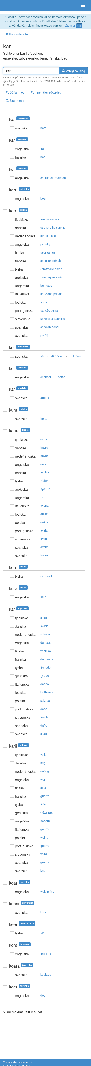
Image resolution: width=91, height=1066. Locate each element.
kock (43, 912)
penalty (45, 244)
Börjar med (17, 92)
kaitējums (46, 692)
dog (43, 995)
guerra (44, 829)
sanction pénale (51, 260)
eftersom (77, 356)
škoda (44, 617)
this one (45, 953)
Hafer (44, 480)
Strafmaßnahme (51, 269)
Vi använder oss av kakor (17, 1062)
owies (44, 522)
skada (44, 733)
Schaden (46, 667)
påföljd (44, 335)
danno (44, 684)
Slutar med (16, 100)
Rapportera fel (18, 34)
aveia (44, 530)
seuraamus (47, 252)
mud (43, 597)
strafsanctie (48, 236)
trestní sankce (49, 219)
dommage (47, 659)
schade (45, 634)
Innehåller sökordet (47, 92)
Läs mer (69, 25)
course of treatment (53, 178)
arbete (44, 397)
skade (44, 626)
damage (45, 642)
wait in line (47, 891)
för (42, 356)
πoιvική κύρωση (51, 277)
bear (43, 198)
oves (43, 439)
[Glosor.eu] (10, 5)
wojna (44, 837)
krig (42, 763)
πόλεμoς (47, 812)
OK (79, 25)
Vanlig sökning (75, 71)
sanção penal (49, 310)
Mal (42, 933)
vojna (44, 854)
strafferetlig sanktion (53, 227)
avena (44, 505)
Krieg (43, 804)
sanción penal (49, 327)
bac (42, 157)
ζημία (44, 675)
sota (43, 787)
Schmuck (46, 576)
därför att (57, 356)
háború (45, 821)
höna (43, 418)
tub (42, 148)
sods (43, 302)
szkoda (45, 700)
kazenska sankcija (52, 318)
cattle (61, 377)
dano (43, 709)
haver (44, 456)
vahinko (45, 651)
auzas (44, 514)
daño (43, 725)
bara (43, 128)
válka (43, 754)
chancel (45, 377)
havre (44, 447)
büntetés (46, 285)
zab (42, 497)
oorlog (44, 771)
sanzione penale (51, 294)
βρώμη (45, 489)
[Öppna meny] (83, 5)
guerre (44, 796)
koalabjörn (47, 974)
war (42, 779)
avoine (44, 472)
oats (43, 464)
